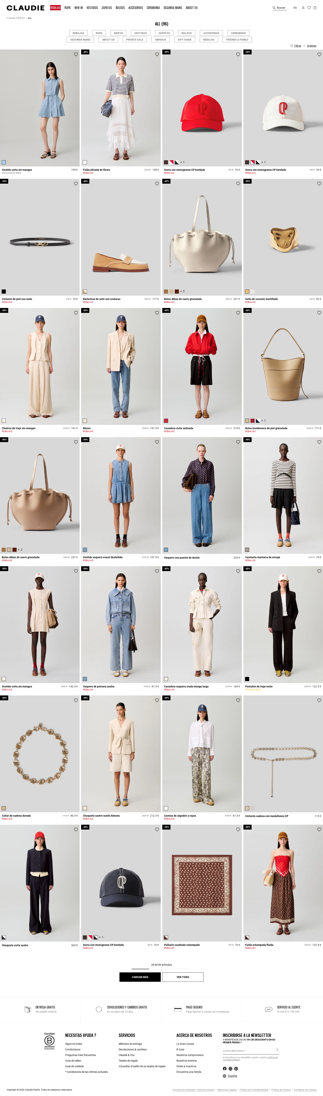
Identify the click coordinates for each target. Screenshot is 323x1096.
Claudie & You (127, 1055)
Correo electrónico (233, 1050)
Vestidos (140, 33)
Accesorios (211, 33)
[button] (55, 8)
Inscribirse (277, 1050)
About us (108, 39)
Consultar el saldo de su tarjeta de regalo (142, 1066)
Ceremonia (238, 33)
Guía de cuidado (74, 1066)
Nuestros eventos (186, 1060)
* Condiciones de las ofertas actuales (86, 1071)
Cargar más (140, 977)
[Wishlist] (76, 54)
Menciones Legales (227, 1090)
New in (118, 33)
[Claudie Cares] (49, 1041)
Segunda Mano (80, 39)
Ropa (99, 33)
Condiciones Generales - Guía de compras (193, 1090)
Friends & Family (237, 39)
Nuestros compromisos (190, 1055)
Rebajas (78, 33)
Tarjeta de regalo (128, 1060)
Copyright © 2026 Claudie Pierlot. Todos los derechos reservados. (40, 1090)
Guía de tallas (73, 1060)
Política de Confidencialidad (253, 1090)
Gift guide (185, 39)
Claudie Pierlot (16, 18)
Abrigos (160, 39)
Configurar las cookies (304, 1090)
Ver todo (183, 977)
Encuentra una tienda (188, 1071)
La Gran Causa (185, 1043)
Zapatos (164, 33)
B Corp (180, 1049)
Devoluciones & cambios (133, 1049)
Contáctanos (72, 1049)
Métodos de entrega (130, 1043)
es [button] (295, 7)
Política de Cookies (281, 1090)
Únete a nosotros (186, 1066)
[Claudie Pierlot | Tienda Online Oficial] (25, 7)
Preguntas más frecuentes (80, 1055)
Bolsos (187, 33)
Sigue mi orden (73, 1043)
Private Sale (134, 39)
